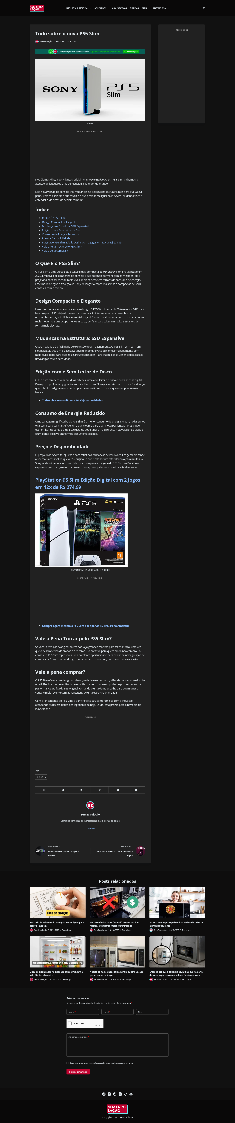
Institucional (160, 8)
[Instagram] (109, 1094)
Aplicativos (100, 8)
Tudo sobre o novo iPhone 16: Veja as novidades (72, 400)
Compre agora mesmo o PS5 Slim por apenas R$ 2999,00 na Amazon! (85, 626)
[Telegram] (99, 790)
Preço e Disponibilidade (56, 238)
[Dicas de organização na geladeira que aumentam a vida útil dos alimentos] (58, 952)
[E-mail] (136, 790)
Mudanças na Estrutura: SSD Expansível (65, 226)
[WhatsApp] (118, 790)
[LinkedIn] (81, 790)
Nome (72, 1012)
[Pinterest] (114, 1094)
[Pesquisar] (204, 8)
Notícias (134, 8)
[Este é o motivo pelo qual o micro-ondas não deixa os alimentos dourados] (177, 902)
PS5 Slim (41, 777)
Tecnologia (72, 41)
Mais (144, 8)
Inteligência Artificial (77, 8)
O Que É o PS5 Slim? (54, 218)
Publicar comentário (78, 1071)
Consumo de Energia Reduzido (60, 234)
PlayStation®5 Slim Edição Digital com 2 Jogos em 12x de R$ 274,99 (81, 242)
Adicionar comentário (79, 1036)
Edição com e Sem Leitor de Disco (62, 230)
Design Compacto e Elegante (59, 222)
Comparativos (119, 8)
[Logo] (117, 1109)
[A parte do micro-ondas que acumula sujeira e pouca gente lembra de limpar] (117, 952)
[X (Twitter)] (63, 790)
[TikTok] (125, 1094)
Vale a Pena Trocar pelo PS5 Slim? (62, 246)
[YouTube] (120, 1094)
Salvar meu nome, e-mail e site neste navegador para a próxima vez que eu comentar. (101, 1063)
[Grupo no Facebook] (131, 1094)
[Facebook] (44, 790)
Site (139, 1012)
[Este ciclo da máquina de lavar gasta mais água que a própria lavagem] (58, 902)
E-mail (106, 1012)
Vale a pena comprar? (55, 250)
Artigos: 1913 (90, 828)
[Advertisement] (90, 153)
